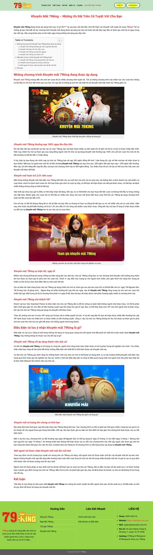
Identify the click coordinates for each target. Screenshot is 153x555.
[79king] (26, 5)
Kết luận (20, 68)
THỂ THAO (56, 5)
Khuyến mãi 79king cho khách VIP (31, 54)
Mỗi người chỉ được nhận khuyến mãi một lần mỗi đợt (38, 65)
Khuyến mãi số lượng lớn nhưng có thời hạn (34, 63)
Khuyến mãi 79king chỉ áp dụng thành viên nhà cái (37, 60)
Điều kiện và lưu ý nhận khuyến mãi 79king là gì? (34, 57)
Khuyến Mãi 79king (92, 5)
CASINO (80, 5)
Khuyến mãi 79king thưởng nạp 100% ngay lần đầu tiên (38, 47)
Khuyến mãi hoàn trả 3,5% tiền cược (32, 49)
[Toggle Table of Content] (58, 40)
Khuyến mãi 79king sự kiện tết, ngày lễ (33, 52)
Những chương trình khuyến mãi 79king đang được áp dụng (39, 44)
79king (129, 27)
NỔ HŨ (64, 5)
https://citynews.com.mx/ (138, 520)
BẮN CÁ (72, 5)
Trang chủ (46, 5)
